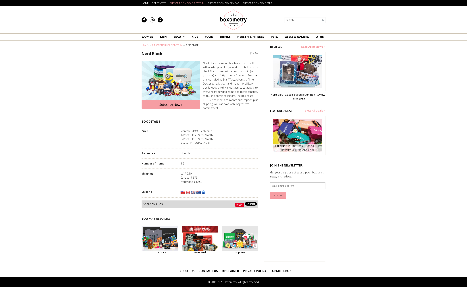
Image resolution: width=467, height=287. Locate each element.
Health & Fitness (250, 37)
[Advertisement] (297, 234)
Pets (274, 37)
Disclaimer (230, 271)
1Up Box (240, 252)
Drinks (225, 37)
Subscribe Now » (170, 105)
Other (320, 37)
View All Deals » (315, 110)
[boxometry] (233, 19)
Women (147, 37)
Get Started (159, 3)
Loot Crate (159, 252)
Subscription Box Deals (257, 3)
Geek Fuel (200, 252)
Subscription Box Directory (187, 3)
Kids (195, 37)
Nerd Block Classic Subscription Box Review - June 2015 (298, 96)
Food (209, 37)
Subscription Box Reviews (224, 3)
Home (145, 3)
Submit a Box (281, 271)
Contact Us (208, 271)
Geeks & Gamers (297, 37)
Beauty (179, 37)
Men (163, 37)
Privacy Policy (255, 271)
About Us (187, 271)
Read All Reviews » (313, 46)
